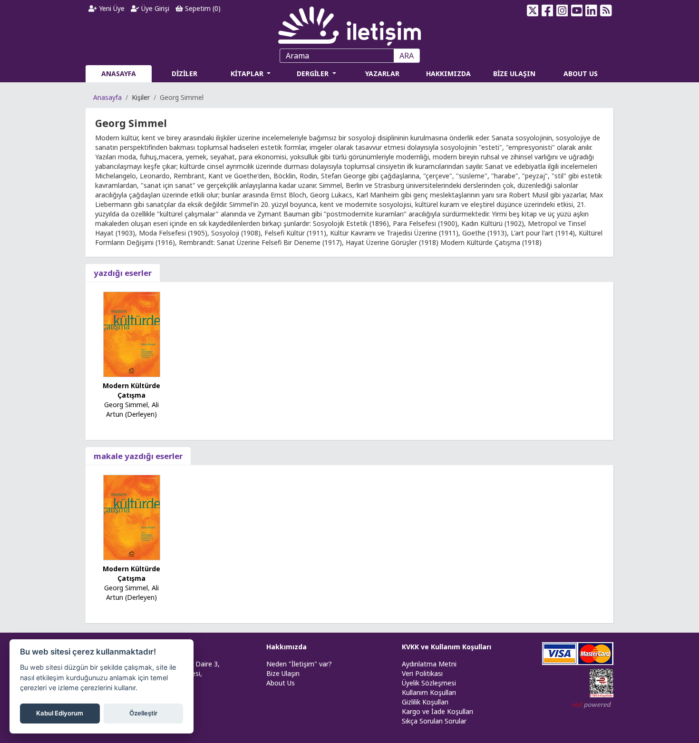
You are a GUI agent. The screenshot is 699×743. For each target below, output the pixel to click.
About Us (280, 682)
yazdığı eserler (123, 272)
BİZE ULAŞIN (514, 73)
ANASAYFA (118, 73)
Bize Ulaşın (283, 673)
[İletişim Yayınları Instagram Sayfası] (562, 10)
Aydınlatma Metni (429, 663)
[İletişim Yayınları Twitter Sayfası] (532, 10)
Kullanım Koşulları (429, 692)
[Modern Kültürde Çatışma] (131, 333)
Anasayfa (107, 97)
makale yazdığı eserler (138, 455)
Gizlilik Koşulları (425, 701)
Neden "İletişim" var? (299, 663)
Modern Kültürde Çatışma (131, 390)
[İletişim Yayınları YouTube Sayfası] (576, 10)
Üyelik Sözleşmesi (429, 682)
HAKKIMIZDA (448, 73)
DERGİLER (313, 73)
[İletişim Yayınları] (349, 23)
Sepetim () (202, 8)
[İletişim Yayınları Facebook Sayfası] (547, 10)
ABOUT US (580, 73)
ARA (406, 55)
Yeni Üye (111, 8)
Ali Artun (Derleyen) (132, 409)
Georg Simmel (126, 404)
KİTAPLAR (248, 73)
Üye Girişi (154, 8)
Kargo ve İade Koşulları (437, 711)
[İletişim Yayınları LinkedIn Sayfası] (591, 10)
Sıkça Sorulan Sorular (434, 720)
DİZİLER (184, 73)
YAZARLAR (382, 73)
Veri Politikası (422, 673)
